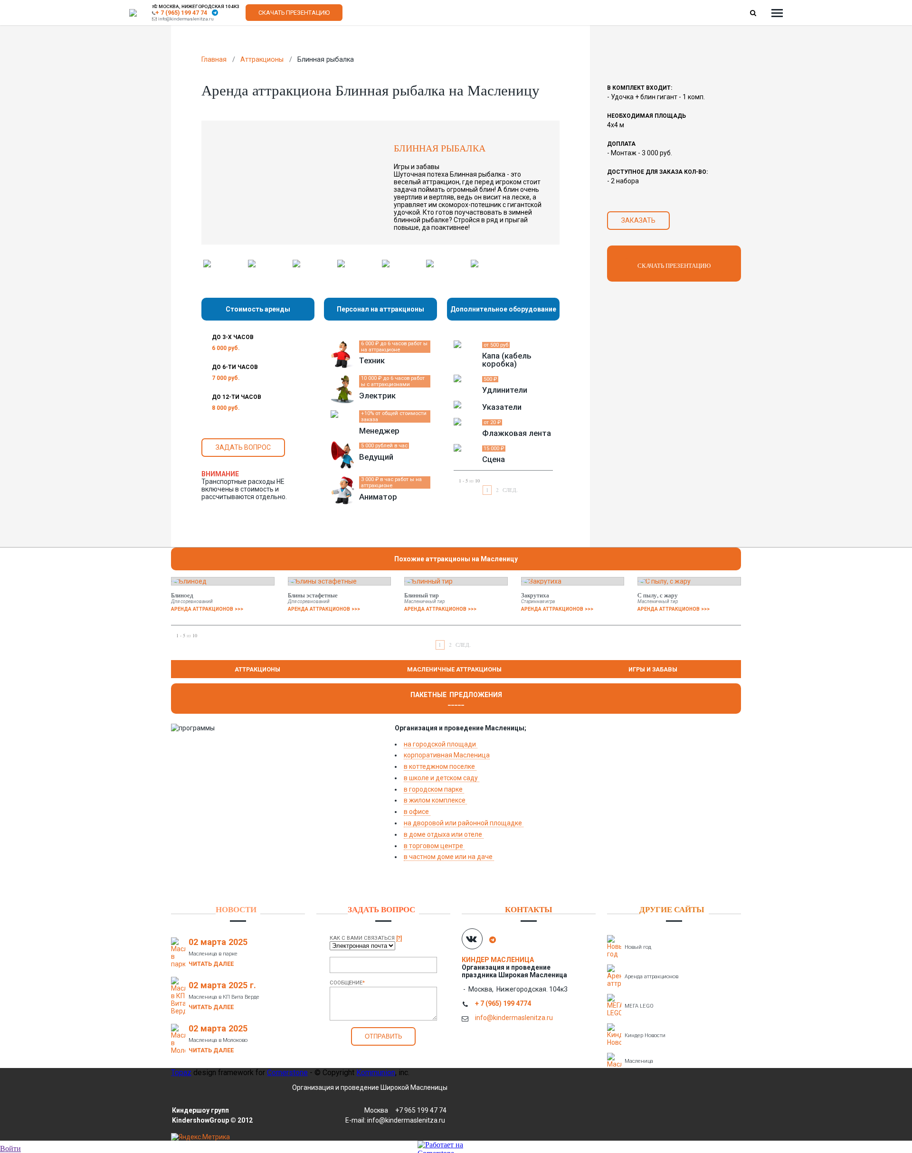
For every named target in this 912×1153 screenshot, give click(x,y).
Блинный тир (421, 595)
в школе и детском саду (441, 778)
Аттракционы (262, 60)
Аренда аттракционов (651, 976)
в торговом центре (434, 846)
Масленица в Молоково (218, 1040)
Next (571, 263)
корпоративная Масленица (447, 755)
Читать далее (211, 963)
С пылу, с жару (657, 595)
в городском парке (434, 789)
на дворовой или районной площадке (463, 823)
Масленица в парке (213, 954)
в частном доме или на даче (449, 856)
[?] (399, 938)
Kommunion (375, 1072)
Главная (214, 60)
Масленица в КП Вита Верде (224, 997)
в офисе (417, 811)
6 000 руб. (226, 348)
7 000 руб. (226, 378)
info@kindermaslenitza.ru (186, 18)
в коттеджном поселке (440, 766)
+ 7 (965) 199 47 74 (181, 12)
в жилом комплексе (435, 800)
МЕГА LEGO (639, 1006)
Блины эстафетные (313, 595)
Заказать (638, 220)
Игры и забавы (652, 669)
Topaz (181, 1072)
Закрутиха (535, 595)
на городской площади (440, 744)
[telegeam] (215, 12)
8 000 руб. (226, 408)
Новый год (638, 947)
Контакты (528, 909)
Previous (189, 263)
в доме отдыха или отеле (444, 834)
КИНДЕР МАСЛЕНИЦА (498, 960)
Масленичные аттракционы (454, 669)
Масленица (639, 1061)
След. (510, 489)
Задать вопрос (243, 447)
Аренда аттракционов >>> (207, 609)
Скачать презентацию (294, 12)
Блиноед (182, 595)
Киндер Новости (645, 1035)
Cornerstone (287, 1072)
